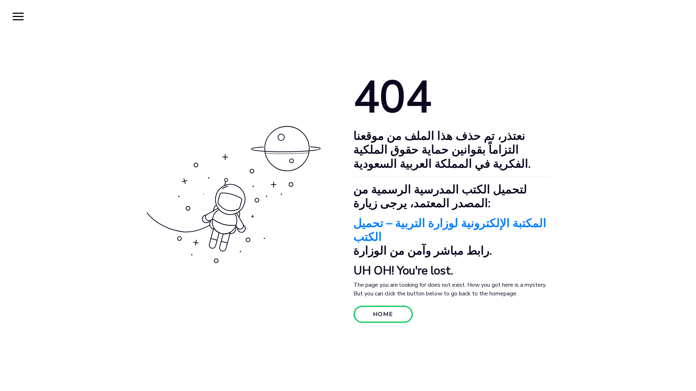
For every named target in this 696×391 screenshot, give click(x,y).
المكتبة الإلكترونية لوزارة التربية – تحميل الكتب (449, 230)
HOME (383, 314)
